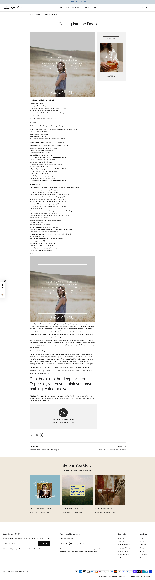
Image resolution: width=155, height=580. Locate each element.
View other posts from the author (63, 422)
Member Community (145, 558)
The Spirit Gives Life (72, 508)
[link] (37, 435)
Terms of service (123, 576)
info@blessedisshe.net (67, 538)
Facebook (142, 541)
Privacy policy (112, 576)
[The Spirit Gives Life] (77, 490)
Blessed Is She (12, 571)
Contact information (146, 576)
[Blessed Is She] (12, 8)
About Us (121, 541)
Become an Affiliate (124, 548)
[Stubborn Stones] (110, 490)
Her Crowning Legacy (41, 508)
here (48, 401)
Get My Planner (111, 39)
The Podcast (143, 554)
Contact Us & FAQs (124, 545)
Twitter (141, 551)
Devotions (38, 14)
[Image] (111, 57)
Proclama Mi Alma (123, 554)
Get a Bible (111, 76)
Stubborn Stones (103, 508)
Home (31, 14)
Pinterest (142, 548)
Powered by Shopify (23, 571)
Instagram (142, 545)
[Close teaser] (5, 281)
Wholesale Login (123, 551)
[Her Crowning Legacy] (45, 490)
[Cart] (151, 8)
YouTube (142, 538)
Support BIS (121, 538)
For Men (120, 558)
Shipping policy (134, 576)
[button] (2, 290)
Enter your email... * (11, 543)
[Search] (142, 8)
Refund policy (103, 576)
